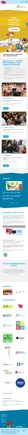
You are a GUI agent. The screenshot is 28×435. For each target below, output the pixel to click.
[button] (21, 2)
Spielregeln (5, 216)
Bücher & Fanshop (4, 422)
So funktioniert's (4, 416)
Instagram (3, 421)
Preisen (17, 71)
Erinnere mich (21, 28)
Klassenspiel (18, 100)
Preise (2, 417)
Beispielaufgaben (7, 68)
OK (23, 430)
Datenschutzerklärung (11, 433)
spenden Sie (5, 242)
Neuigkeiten (3, 419)
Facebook (3, 420)
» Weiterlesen (15, 197)
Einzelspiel (10, 129)
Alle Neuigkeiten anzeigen (8, 200)
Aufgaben (3, 413)
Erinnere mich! (6, 165)
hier (10, 223)
